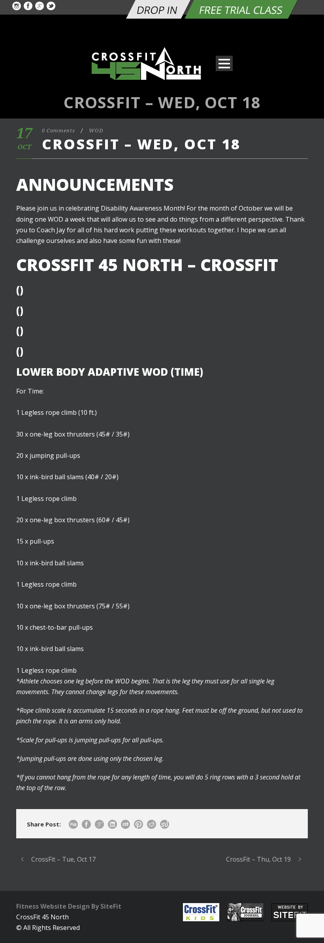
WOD (96, 131)
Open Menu (224, 63)
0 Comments (58, 131)
